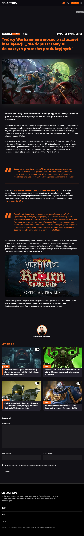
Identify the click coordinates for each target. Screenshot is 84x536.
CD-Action (7, 34)
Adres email (48, 453)
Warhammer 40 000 (75, 34)
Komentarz (6, 423)
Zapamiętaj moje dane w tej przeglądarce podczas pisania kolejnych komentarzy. (30, 465)
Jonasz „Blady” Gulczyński (42, 336)
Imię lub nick (7, 453)
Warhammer (62, 34)
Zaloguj (75, 3)
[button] (42, 276)
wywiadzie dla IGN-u (15, 201)
